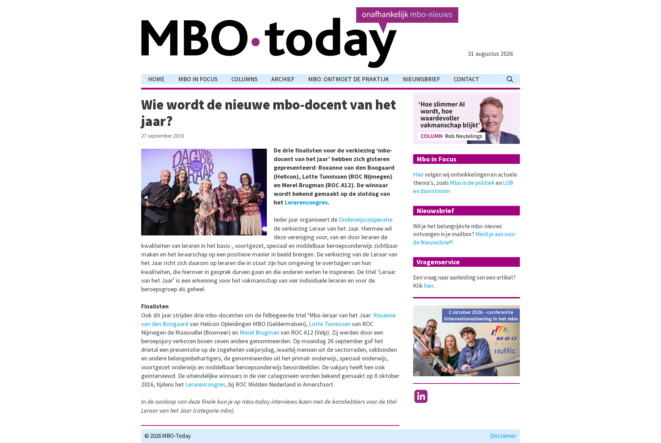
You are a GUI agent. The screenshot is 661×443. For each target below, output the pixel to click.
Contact (466, 79)
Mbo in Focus (198, 79)
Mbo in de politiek (472, 183)
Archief (282, 79)
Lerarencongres (305, 202)
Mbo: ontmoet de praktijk (348, 79)
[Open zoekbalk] (510, 79)
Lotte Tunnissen (328, 324)
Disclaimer (503, 436)
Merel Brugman (259, 332)
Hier (418, 174)
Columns (244, 79)
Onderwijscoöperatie (365, 219)
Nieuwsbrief (421, 79)
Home (156, 79)
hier (428, 285)
